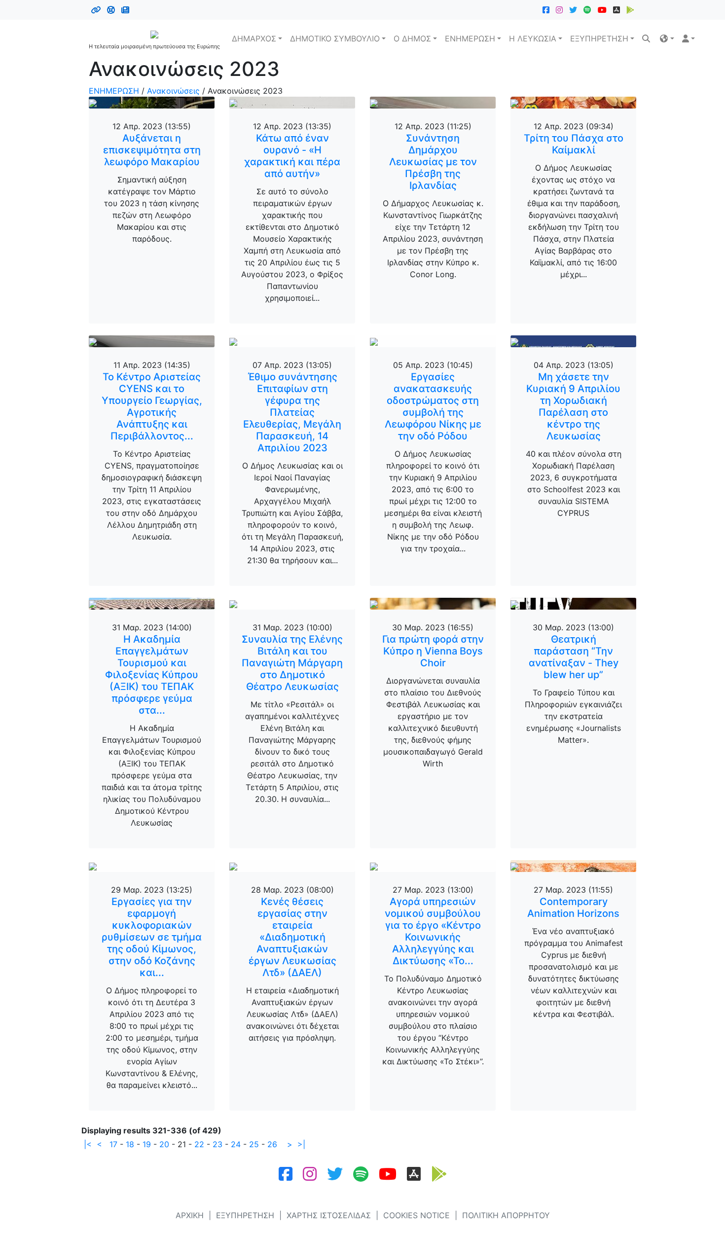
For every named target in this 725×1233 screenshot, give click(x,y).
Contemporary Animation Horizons (573, 907)
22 (199, 1144)
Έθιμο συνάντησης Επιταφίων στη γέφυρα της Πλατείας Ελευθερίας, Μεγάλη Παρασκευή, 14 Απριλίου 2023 (292, 412)
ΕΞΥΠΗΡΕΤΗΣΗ (599, 38)
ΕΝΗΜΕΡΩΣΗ (470, 38)
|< (88, 1144)
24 (236, 1144)
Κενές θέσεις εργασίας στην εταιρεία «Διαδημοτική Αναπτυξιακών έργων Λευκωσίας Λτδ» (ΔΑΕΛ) (292, 937)
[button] (667, 38)
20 (164, 1144)
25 (254, 1144)
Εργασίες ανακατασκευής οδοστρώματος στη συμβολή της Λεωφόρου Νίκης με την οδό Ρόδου (433, 406)
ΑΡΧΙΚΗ (190, 1215)
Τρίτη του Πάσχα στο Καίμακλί (573, 144)
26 (272, 1144)
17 (113, 1144)
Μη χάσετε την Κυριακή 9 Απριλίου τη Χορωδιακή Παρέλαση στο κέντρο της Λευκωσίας (573, 406)
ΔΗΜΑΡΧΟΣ (254, 38)
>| (301, 1144)
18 (130, 1144)
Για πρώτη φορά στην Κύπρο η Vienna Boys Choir (433, 651)
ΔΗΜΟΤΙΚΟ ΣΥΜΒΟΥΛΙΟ (335, 38)
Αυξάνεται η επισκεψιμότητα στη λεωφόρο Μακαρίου (152, 150)
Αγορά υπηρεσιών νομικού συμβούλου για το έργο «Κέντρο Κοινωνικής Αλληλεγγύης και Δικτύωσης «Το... (433, 931)
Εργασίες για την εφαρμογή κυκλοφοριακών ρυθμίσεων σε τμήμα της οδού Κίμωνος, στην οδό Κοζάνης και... (152, 937)
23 (217, 1144)
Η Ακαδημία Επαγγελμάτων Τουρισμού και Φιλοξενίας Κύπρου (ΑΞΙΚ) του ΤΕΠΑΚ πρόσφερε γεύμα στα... (151, 674)
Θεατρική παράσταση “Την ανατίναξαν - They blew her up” (573, 657)
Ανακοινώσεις (173, 91)
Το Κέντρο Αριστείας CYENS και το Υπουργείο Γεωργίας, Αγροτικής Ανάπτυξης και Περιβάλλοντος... (152, 406)
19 (147, 1144)
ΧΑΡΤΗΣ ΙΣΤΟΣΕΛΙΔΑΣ (329, 1215)
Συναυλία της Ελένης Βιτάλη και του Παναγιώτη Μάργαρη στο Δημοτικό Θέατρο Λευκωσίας (292, 662)
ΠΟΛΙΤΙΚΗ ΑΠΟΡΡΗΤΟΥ (506, 1215)
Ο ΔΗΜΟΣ (412, 38)
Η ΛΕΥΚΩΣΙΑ (532, 38)
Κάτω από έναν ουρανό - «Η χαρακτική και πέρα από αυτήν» (292, 156)
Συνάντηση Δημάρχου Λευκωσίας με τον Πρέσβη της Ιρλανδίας (433, 161)
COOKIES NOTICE (416, 1215)
